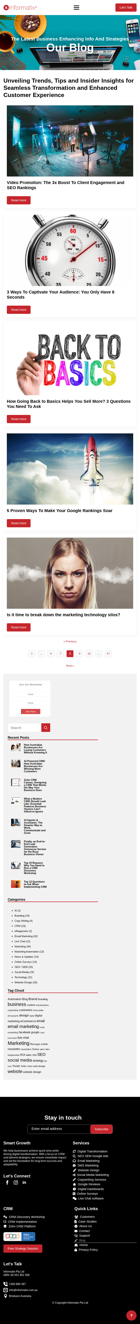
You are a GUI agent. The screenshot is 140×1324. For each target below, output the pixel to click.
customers (25, 1010)
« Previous (70, 641)
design (24, 1015)
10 (89, 653)
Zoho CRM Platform (21, 1226)
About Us (85, 1226)
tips (45, 1061)
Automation (15, 999)
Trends (16, 1066)
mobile (44, 1044)
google (35, 1032)
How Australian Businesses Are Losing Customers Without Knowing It (35, 748)
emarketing (13, 1032)
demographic (13, 1016)
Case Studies (87, 1221)
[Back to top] (131, 1315)
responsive (13, 1055)
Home (83, 1245)
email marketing (23, 1026)
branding (43, 999)
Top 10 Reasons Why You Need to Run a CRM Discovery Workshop (34, 868)
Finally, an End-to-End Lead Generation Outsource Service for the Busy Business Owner (35, 848)
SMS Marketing (87, 1165)
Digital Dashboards (90, 1189)
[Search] (45, 727)
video (29, 1066)
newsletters (26, 1049)
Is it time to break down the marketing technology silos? (63, 614)
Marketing (20, 946)
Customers (86, 1216)
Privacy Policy (87, 1249)
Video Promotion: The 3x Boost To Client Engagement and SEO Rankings (65, 185)
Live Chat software (90, 1198)
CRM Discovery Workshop (26, 1217)
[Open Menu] (76, 7)
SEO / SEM (21, 967)
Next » (70, 665)
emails (42, 1027)
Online (35, 1049)
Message (35, 1044)
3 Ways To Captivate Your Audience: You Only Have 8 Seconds (60, 294)
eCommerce (28, 1021)
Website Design (23, 982)
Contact (84, 1231)
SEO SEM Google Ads (92, 1156)
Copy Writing (22, 920)
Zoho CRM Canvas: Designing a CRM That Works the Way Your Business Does (35, 785)
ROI (22, 1054)
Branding (19, 915)
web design (39, 1066)
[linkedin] (24, 1182)
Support (84, 1235)
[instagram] (16, 1182)
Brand (33, 999)
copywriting (13, 1010)
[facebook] (7, 1182)
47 (108, 653)
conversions (42, 1005)
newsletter (14, 1049)
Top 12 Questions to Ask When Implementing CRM (35, 884)
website (15, 1071)
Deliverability (38, 1010)
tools (10, 1066)
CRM (17, 925)
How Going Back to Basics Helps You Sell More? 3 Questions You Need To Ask (69, 404)
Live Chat (20, 941)
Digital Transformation (91, 1151)
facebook (24, 1032)
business (17, 1004)
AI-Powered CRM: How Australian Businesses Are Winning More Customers (34, 766)
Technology (21, 977)
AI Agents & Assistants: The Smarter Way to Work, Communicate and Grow (35, 826)
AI (16, 910)
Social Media (22, 972)
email (41, 1021)
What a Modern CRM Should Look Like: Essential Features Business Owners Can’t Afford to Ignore (35, 805)
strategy (38, 1060)
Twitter (24, 1066)
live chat (23, 1037)
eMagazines (21, 931)
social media (20, 1060)
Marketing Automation (27, 951)
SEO (41, 1054)
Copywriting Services (91, 1179)
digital (32, 1016)
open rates (45, 1049)
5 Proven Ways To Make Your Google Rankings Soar (60, 510)
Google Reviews (88, 1184)
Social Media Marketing (92, 1175)
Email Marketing (24, 936)
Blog (25, 999)
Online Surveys (23, 961)
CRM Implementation (21, 1221)
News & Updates (24, 956)
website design (32, 1072)
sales (29, 1054)
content (31, 1004)
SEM (34, 1055)
